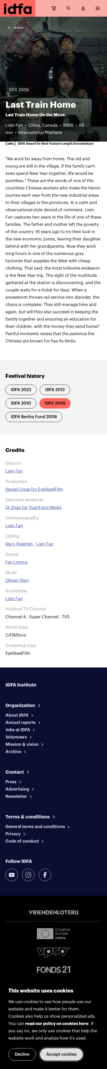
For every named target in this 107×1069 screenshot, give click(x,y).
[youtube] (11, 875)
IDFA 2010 (21, 403)
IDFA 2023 (21, 390)
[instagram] (28, 875)
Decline (22, 1054)
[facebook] (45, 875)
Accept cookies (61, 1054)
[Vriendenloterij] (53, 912)
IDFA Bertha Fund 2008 (34, 417)
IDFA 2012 (55, 390)
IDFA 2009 (55, 403)
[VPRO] (53, 952)
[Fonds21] (53, 969)
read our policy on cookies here (57, 1024)
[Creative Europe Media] (53, 933)
